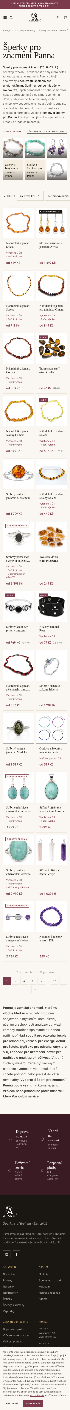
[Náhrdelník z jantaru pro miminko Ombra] (51, 285)
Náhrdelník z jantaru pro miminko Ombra (51, 307)
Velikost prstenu (12, 1341)
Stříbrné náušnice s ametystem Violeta (17, 938)
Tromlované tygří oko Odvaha (49, 370)
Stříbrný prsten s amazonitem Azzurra (18, 872)
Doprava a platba (14, 1329)
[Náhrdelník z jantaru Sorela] (18, 285)
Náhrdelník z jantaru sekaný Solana (51, 496)
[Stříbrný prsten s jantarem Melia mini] (18, 474)
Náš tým (44, 1274)
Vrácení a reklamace (16, 1335)
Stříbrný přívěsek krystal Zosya (49, 872)
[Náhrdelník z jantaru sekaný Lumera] (18, 411)
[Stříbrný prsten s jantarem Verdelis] (18, 728)
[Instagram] (6, 1254)
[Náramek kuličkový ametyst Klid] (51, 916)
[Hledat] (11, 17)
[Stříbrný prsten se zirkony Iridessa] (51, 665)
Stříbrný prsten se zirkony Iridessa (49, 687)
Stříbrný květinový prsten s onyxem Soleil (17, 628)
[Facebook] (16, 1254)
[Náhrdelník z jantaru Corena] (18, 348)
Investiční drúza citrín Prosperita (48, 558)
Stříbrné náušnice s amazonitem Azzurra (18, 809)
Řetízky (7, 1298)
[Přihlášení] (58, 17)
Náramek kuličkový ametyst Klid (51, 938)
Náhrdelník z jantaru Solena (51, 433)
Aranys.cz (8, 30)
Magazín (44, 1286)
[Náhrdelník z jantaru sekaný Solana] (51, 474)
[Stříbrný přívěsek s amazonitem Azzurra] (51, 787)
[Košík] (65, 17)
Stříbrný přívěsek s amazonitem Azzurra (51, 809)
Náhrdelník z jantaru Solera (18, 245)
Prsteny (7, 1280)
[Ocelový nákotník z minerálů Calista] (51, 728)
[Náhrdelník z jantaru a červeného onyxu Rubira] (18, 665)
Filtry (11, 196)
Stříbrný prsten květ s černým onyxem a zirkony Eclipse (17, 558)
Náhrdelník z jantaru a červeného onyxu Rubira (18, 687)
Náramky (9, 1286)
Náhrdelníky (10, 1292)
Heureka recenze (49, 1292)
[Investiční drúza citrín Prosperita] (51, 536)
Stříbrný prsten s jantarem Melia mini (18, 496)
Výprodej (8, 1311)
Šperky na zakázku (51, 1280)
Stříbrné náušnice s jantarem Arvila (50, 245)
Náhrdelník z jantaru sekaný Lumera (18, 433)
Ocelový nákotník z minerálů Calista (50, 750)
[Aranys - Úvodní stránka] (35, 17)
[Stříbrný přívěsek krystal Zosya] (51, 850)
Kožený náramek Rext (49, 628)
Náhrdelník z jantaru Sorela (18, 307)
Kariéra (43, 1298)
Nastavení (12, 1403)
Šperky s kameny (26, 30)
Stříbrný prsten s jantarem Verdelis (16, 750)
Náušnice (9, 1274)
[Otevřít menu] (5, 17)
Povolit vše (33, 1403)
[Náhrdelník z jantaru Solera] (18, 223)
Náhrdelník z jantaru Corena (18, 370)
